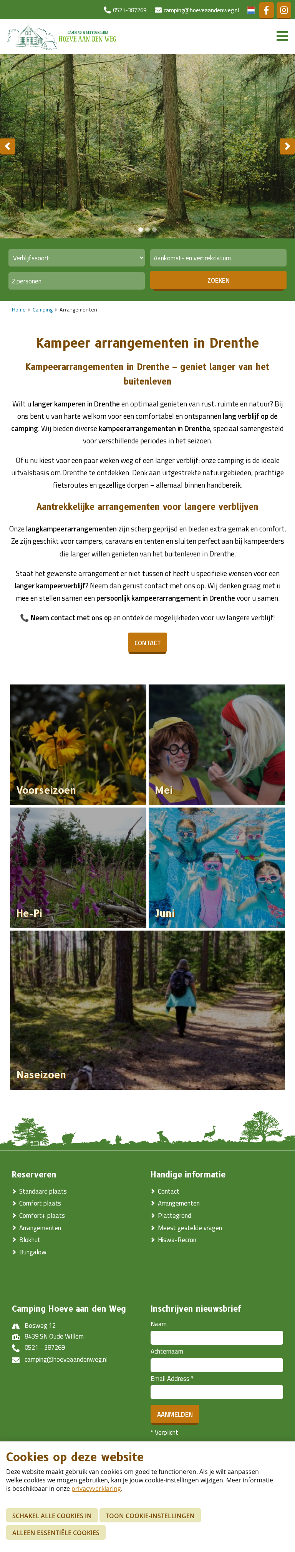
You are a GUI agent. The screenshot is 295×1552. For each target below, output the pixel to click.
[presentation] (7, 146)
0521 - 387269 (45, 1347)
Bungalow (33, 1252)
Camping (43, 309)
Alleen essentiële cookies (55, 1533)
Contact (168, 1191)
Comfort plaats (40, 1203)
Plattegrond (174, 1216)
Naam (159, 1324)
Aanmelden (175, 1414)
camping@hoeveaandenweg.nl (66, 1359)
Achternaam (167, 1351)
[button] (140, 229)
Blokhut (29, 1240)
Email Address (172, 1379)
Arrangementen (40, 1228)
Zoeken (218, 280)
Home (19, 309)
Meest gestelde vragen (190, 1228)
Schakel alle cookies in (52, 1516)
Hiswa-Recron (177, 1240)
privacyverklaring (96, 1488)
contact (147, 643)
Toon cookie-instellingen (150, 1516)
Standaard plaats (43, 1191)
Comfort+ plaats (42, 1216)
